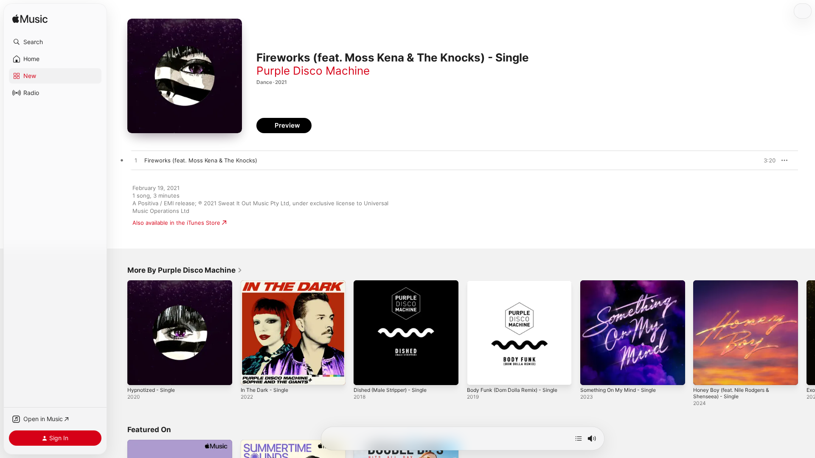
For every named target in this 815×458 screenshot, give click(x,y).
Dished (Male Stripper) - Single (395, 283)
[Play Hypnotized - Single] (138, 374)
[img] (30, 19)
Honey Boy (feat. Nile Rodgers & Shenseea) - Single (736, 287)
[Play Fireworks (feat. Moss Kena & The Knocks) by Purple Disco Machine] (135, 161)
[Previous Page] (119, 332)
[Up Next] (578, 438)
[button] (55, 42)
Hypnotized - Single (153, 283)
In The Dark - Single (267, 283)
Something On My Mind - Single (622, 283)
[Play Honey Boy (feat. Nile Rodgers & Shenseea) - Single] (703, 374)
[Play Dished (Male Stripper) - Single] (364, 374)
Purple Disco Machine (313, 70)
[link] (184, 270)
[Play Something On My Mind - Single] (591, 374)
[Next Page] (806, 332)
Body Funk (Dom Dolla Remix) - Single (517, 283)
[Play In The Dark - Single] (251, 374)
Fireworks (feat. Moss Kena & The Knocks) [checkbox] (200, 160)
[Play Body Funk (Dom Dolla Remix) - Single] (477, 374)
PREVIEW (766, 160)
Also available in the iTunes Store (176, 222)
